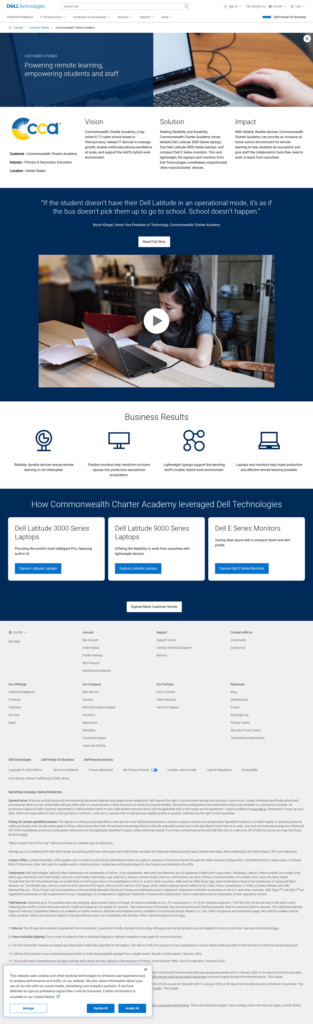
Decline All (101, 1008)
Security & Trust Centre (246, 730)
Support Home (166, 640)
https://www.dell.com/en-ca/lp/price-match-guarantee (170, 976)
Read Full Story (154, 242)
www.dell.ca (258, 809)
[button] (233, 6)
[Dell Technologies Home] (25, 6)
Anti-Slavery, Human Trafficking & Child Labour (39, 778)
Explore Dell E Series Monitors (242, 568)
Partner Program (167, 707)
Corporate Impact (94, 738)
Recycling (89, 730)
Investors (89, 715)
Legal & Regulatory (219, 770)
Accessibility (250, 770)
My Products (91, 663)
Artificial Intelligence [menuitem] (20, 17)
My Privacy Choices (136, 770)
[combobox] (125, 6)
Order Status (91, 647)
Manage (28, 1008)
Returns (161, 655)
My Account (90, 640)
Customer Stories (94, 745)
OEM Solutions (166, 699)
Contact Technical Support (173, 647)
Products (15, 699)
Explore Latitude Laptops (38, 568)
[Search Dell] (186, 6)
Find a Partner (165, 692)
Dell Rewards (239, 699)
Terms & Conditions (66, 770)
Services (14, 715)
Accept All (132, 1008)
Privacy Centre (240, 722)
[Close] (145, 969)
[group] (56, 549)
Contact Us (238, 647)
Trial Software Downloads (247, 738)
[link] (255, 6)
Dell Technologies (20, 759)
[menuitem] (53, 17)
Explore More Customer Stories (154, 607)
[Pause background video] (307, 39)
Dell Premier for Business (290, 17)
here (24, 834)
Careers (88, 699)
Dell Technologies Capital (99, 707)
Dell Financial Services (98, 759)
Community (238, 640)
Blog (234, 692)
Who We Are (90, 692)
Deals (12, 722)
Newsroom (90, 722)
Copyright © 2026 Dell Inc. (26, 770)
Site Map (14, 641)
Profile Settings (93, 655)
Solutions (15, 707)
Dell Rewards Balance (97, 670)
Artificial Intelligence (22, 692)
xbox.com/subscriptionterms (170, 1005)
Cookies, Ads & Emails (182, 770)
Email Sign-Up (240, 715)
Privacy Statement (101, 770)
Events (235, 707)
